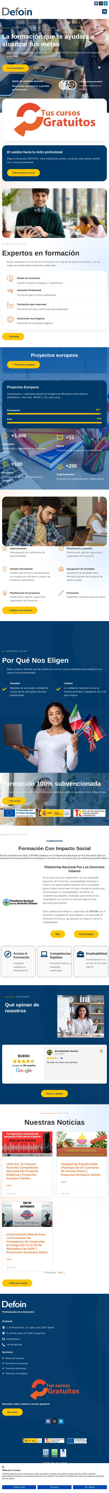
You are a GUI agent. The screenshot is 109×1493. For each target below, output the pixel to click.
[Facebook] (96, 3)
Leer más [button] (51, 1075)
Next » (61, 1272)
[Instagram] (101, 3)
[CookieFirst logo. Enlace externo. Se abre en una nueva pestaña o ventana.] (3, 1467)
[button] (104, 11)
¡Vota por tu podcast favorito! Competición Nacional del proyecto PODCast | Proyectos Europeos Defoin (22, 1171)
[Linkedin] (106, 3)
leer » (9, 1186)
